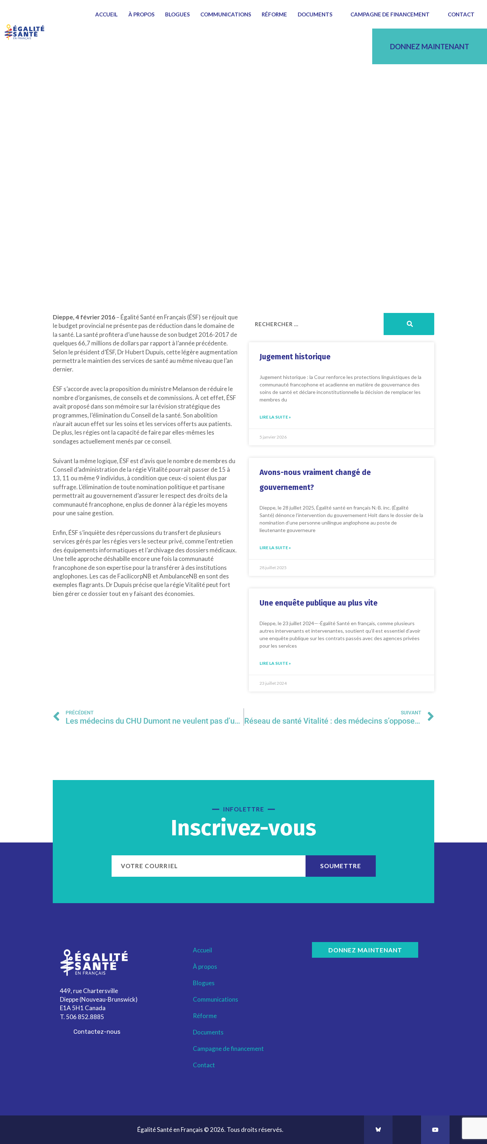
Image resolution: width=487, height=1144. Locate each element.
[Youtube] (435, 1129)
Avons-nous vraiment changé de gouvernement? (315, 480)
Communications (225, 14)
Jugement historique (295, 356)
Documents (315, 14)
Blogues (177, 14)
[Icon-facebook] (407, 1129)
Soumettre (340, 866)
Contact (461, 14)
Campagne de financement (390, 14)
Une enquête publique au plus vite (319, 603)
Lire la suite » (275, 417)
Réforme (274, 14)
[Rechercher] (409, 324)
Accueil (106, 14)
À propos (141, 14)
